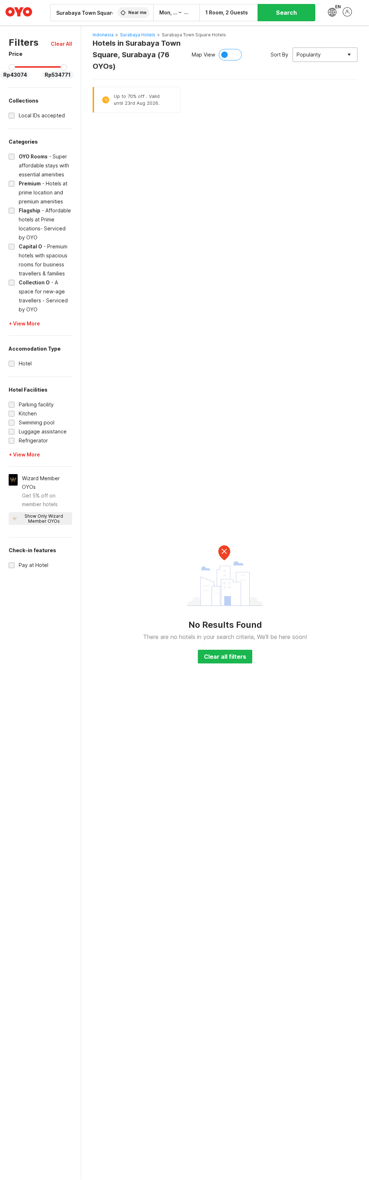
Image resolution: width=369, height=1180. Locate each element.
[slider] (12, 67)
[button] (61, 43)
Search (286, 12)
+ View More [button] (24, 323)
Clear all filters (225, 656)
